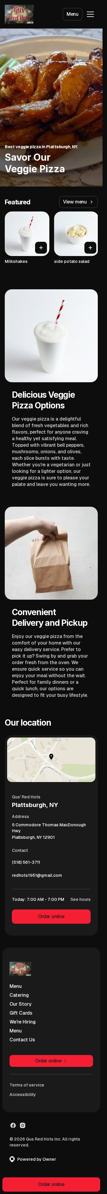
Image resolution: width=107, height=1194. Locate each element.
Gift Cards (21, 1013)
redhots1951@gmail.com (37, 877)
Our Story (21, 1004)
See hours (80, 899)
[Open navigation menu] (90, 14)
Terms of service (27, 1085)
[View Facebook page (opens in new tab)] (13, 1125)
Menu (72, 14)
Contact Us (22, 1040)
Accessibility (23, 1094)
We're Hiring (23, 1022)
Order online (51, 916)
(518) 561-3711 (26, 864)
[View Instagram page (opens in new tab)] (22, 1125)
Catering (19, 995)
